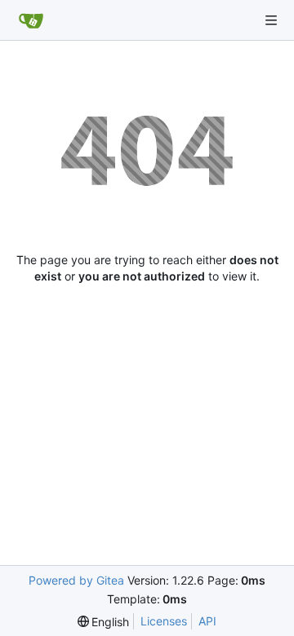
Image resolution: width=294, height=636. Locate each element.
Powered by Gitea (76, 580)
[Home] (31, 20)
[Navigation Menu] (271, 20)
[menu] (104, 622)
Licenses (163, 621)
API (207, 621)
